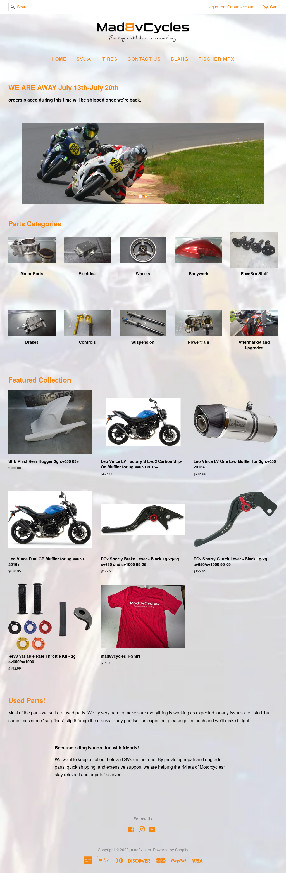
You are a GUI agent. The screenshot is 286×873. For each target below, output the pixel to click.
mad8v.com (141, 849)
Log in (212, 7)
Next (265, 163)
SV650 (84, 59)
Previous (20, 163)
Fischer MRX (216, 59)
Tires (110, 59)
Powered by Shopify (170, 849)
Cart (274, 7)
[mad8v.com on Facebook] (131, 830)
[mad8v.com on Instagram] (142, 830)
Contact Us (144, 59)
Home (58, 59)
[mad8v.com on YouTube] (152, 830)
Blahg (180, 59)
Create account (240, 7)
